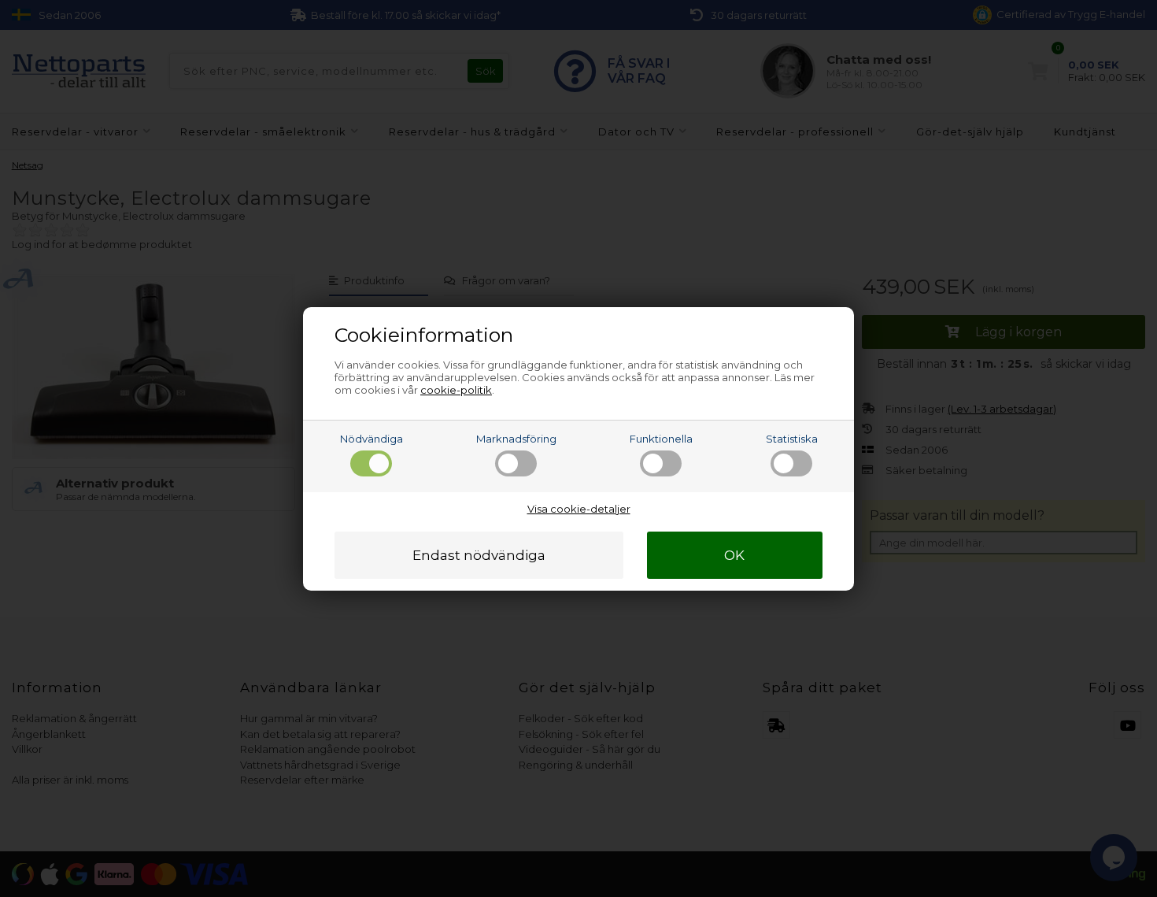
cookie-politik (456, 390)
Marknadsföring (516, 438)
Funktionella (661, 438)
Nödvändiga (371, 438)
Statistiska (792, 438)
